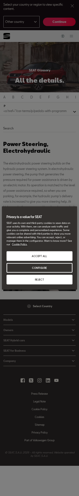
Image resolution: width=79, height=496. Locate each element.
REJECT (39, 279)
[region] (39, 248)
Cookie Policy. (19, 244)
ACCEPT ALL (39, 256)
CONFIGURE (39, 267)
